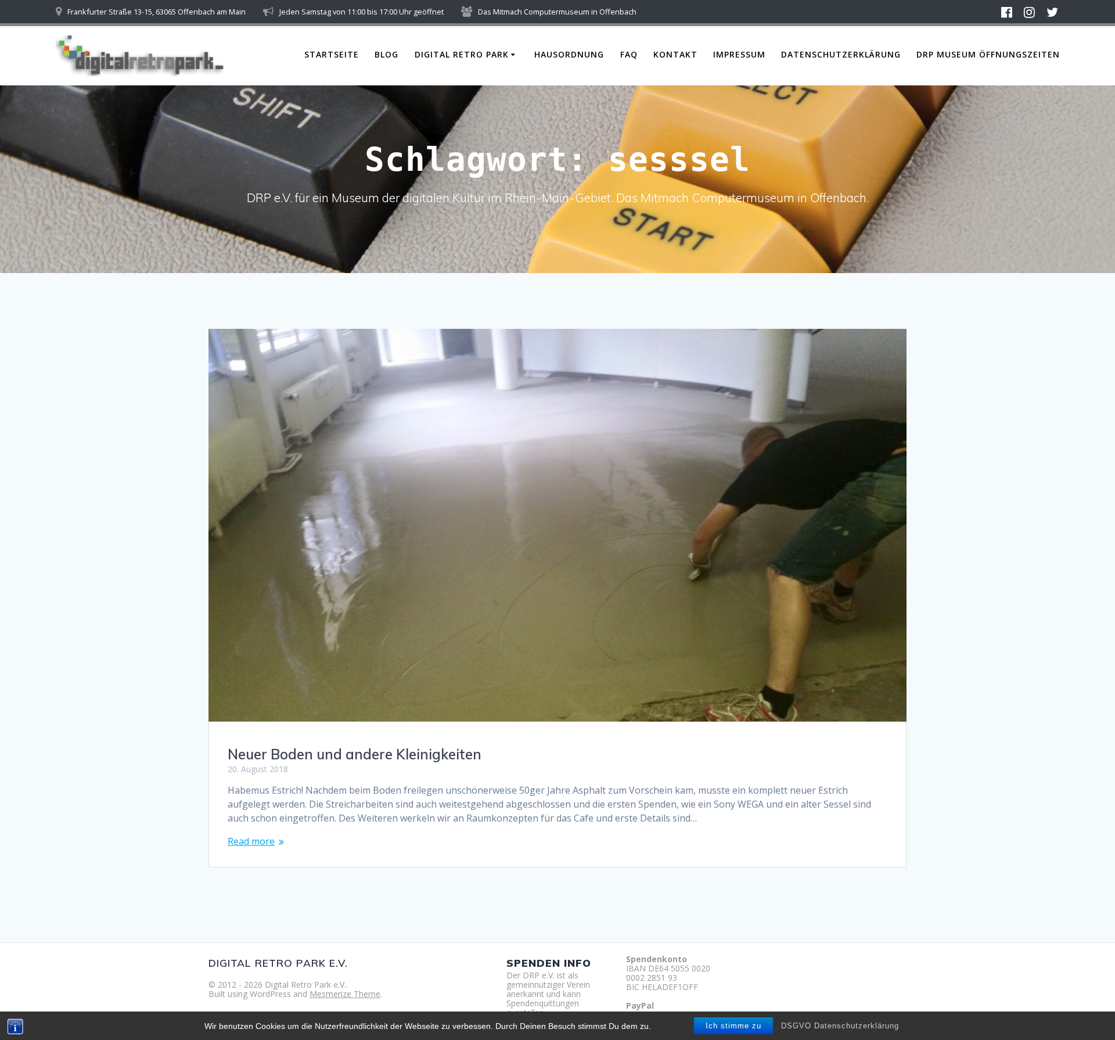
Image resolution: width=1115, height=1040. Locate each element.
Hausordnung (569, 54)
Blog (386, 54)
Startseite (331, 54)
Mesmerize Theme (345, 993)
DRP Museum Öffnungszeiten (988, 54)
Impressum (739, 54)
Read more (251, 841)
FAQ (629, 54)
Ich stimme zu (733, 1025)
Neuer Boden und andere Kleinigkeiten (354, 754)
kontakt (675, 54)
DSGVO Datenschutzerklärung (840, 1025)
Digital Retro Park (462, 54)
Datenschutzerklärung (841, 54)
